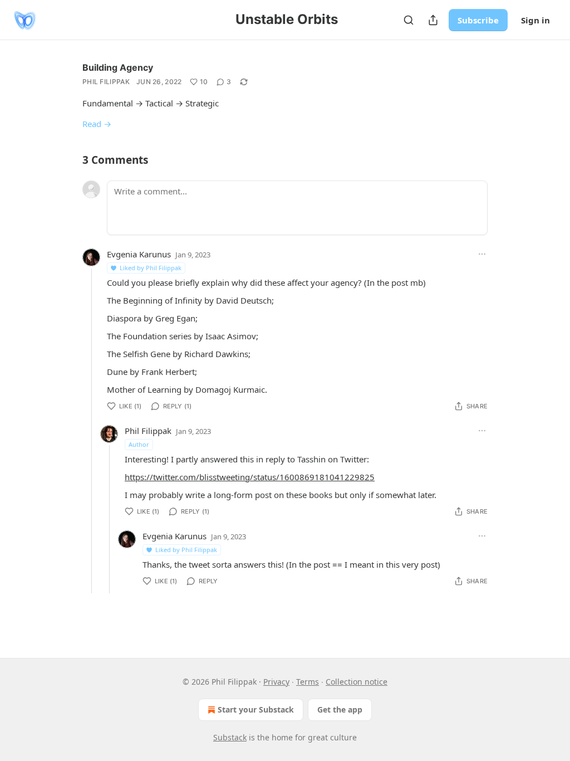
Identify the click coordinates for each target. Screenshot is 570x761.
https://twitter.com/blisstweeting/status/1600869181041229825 (250, 476)
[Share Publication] (433, 20)
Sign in (535, 20)
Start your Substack (256, 709)
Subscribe (478, 20)
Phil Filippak (106, 81)
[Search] (408, 20)
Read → (96, 123)
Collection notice (356, 681)
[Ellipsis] (482, 254)
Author (139, 444)
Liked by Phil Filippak (150, 268)
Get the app (339, 709)
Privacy (276, 681)
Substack (230, 737)
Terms (307, 681)
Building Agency (117, 67)
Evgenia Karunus (139, 254)
